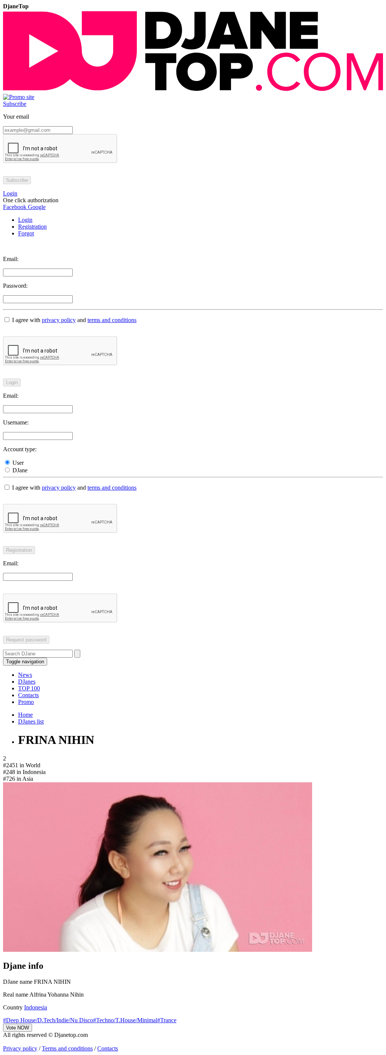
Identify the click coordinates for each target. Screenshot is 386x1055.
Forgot (26, 233)
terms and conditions (111, 320)
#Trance (166, 1020)
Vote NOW (17, 1028)
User (17, 463)
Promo (26, 702)
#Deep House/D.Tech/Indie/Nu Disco (48, 1020)
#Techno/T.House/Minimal (125, 1020)
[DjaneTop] (193, 90)
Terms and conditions (67, 1048)
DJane (19, 470)
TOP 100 (29, 688)
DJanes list (31, 721)
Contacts (28, 695)
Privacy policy (20, 1048)
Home (25, 714)
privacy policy (59, 320)
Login (25, 220)
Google (36, 207)
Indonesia (35, 1007)
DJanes (26, 681)
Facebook (14, 207)
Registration (32, 226)
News (25, 675)
